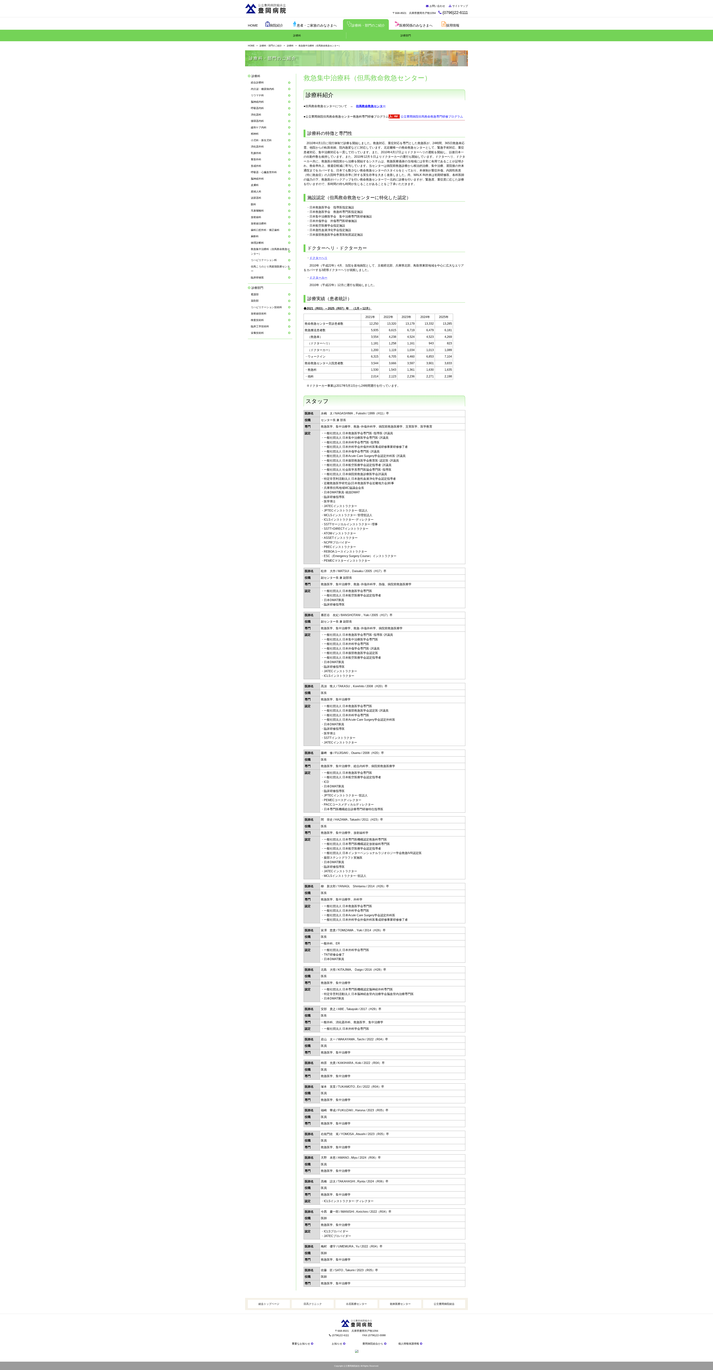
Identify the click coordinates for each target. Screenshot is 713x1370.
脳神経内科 (257, 101)
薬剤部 (255, 300)
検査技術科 (257, 320)
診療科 (297, 35)
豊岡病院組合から (372, 1343)
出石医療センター (356, 1303)
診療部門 (406, 35)
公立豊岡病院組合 (444, 1303)
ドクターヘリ (318, 257)
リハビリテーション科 (264, 260)
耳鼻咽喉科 (257, 210)
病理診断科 (257, 242)
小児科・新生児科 (261, 140)
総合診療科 (257, 82)
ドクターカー (318, 277)
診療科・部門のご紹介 (368, 25)
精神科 (255, 133)
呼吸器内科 (257, 108)
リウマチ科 (257, 95)
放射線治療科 (258, 223)
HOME (253, 25)
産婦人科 (256, 191)
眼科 (253, 204)
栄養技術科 (257, 332)
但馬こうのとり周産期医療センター (270, 269)
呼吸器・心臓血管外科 (264, 172)
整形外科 (256, 159)
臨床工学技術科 (260, 326)
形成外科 (256, 165)
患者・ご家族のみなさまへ (317, 25)
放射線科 (256, 217)
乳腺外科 (256, 153)
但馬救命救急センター (371, 106)
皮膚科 (255, 185)
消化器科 (256, 114)
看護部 (255, 294)
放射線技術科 (258, 313)
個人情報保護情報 (408, 1343)
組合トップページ (268, 1303)
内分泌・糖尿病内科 (262, 88)
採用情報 (452, 25)
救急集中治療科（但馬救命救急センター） (270, 251)
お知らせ (337, 1343)
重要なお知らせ (301, 1343)
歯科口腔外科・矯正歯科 (265, 229)
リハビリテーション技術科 (266, 307)
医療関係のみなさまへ (416, 25)
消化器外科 (257, 146)
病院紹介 (276, 25)
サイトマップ (460, 5)
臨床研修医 (257, 277)
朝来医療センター (400, 1303)
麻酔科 (255, 236)
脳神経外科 (257, 178)
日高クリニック (313, 1303)
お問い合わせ (437, 5)
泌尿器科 (256, 197)
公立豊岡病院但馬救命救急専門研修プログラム (432, 116)
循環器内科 (257, 120)
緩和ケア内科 (258, 127)
